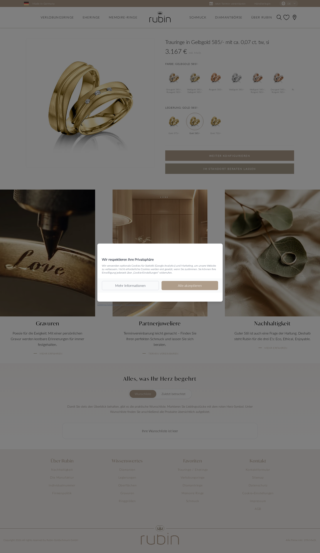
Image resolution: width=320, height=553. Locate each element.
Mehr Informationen (130, 285)
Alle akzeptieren (190, 285)
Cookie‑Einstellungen (137, 304)
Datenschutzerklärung (109, 304)
